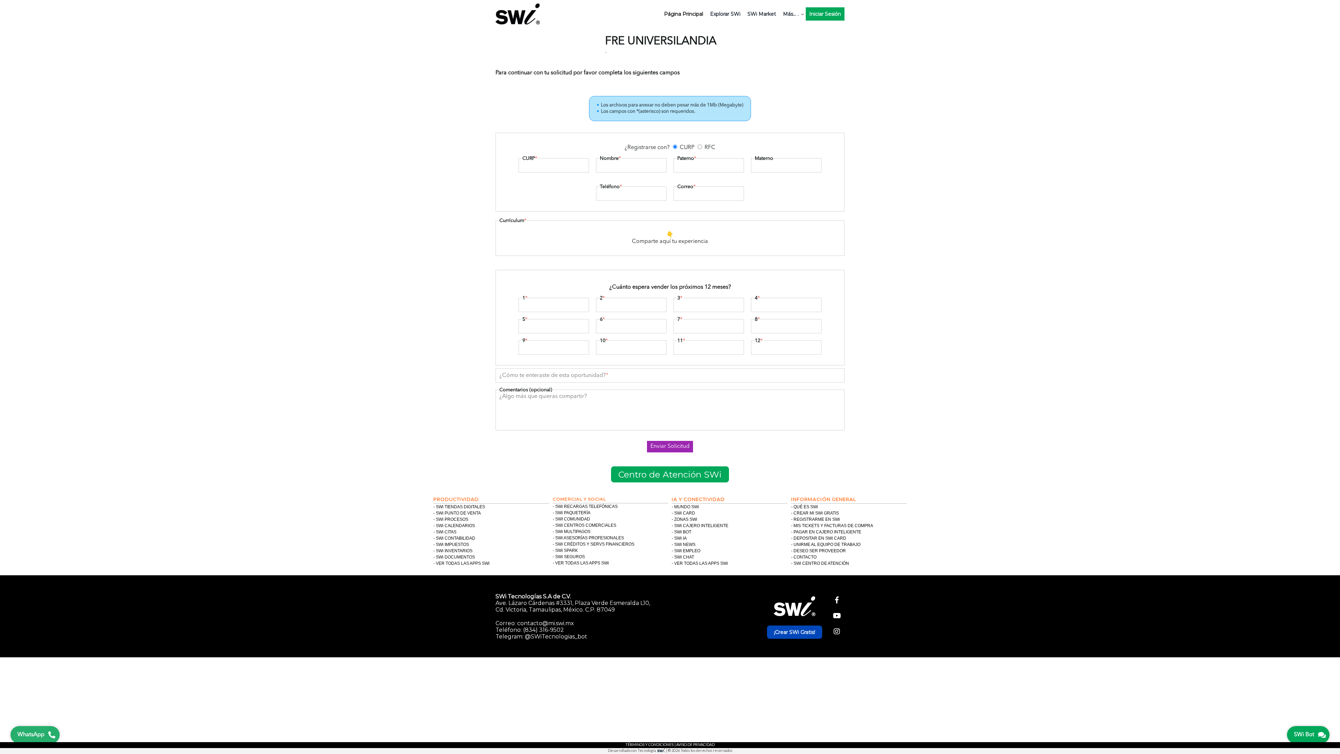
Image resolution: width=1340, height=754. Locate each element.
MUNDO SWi (686, 506)
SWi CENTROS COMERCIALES (585, 525)
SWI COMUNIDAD (572, 519)
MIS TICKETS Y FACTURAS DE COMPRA (833, 525)
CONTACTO (805, 557)
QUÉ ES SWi (806, 506)
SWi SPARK (566, 550)
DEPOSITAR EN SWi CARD (820, 538)
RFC (710, 147)
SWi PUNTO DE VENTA (458, 513)
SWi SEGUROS (570, 556)
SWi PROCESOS (452, 519)
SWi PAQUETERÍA (572, 512)
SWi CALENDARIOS (455, 525)
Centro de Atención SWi (670, 474)
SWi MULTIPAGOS (572, 531)
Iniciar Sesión (825, 14)
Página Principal (683, 14)
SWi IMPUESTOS (452, 544)
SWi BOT (682, 532)
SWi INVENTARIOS (454, 550)
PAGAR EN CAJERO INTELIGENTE (827, 532)
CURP (687, 147)
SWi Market (761, 14)
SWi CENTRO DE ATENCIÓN (821, 563)
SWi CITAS (446, 532)
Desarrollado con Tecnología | (638, 750)
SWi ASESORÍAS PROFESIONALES (589, 537)
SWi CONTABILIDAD (455, 538)
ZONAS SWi (685, 519)
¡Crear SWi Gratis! (794, 632)
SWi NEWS (684, 544)
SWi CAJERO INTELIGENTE (701, 525)
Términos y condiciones (649, 744)
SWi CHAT (684, 557)
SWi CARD (684, 513)
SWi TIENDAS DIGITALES (460, 506)
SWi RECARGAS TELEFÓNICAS (586, 506)
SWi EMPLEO (687, 550)
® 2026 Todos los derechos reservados (700, 750)
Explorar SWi (725, 14)
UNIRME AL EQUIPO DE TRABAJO (827, 544)
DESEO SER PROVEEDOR (820, 550)
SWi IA (680, 538)
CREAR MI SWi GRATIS (816, 513)
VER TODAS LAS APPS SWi (463, 563)
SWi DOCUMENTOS (455, 557)
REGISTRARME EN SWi (817, 519)
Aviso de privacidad (695, 744)
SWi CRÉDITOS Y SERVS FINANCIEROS (594, 544)
